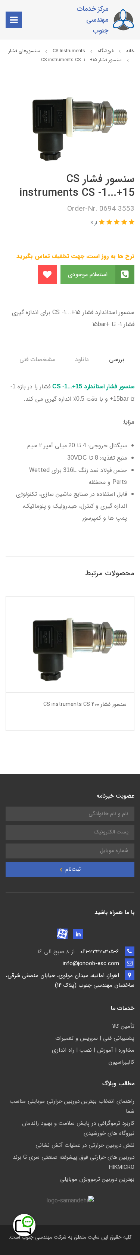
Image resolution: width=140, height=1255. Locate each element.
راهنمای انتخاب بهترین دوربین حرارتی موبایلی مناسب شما (72, 1106)
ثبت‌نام (72, 869)
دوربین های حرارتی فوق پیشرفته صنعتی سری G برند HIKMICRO (73, 1162)
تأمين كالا (123, 1026)
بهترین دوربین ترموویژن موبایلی (97, 1179)
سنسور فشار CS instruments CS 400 (85, 704)
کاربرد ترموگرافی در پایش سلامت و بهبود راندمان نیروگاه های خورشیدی (78, 1128)
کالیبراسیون (121, 1062)
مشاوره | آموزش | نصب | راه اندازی (93, 1050)
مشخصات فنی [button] (37, 359)
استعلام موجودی (88, 274)
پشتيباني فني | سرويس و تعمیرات (94, 1038)
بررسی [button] (116, 359)
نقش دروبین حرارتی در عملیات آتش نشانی (84, 1145)
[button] (130, 222)
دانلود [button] (82, 359)
